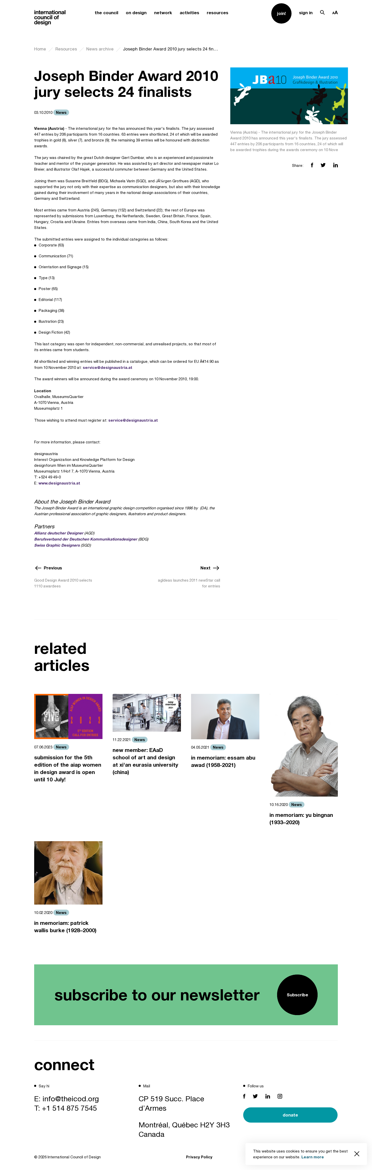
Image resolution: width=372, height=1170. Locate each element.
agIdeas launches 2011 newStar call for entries (189, 583)
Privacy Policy (199, 1157)
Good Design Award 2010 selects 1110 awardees (63, 583)
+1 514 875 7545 (69, 1108)
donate (290, 1115)
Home (40, 48)
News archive (100, 48)
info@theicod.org (71, 1098)
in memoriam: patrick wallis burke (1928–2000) (65, 926)
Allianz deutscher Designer (58, 533)
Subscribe (297, 994)
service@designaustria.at (107, 367)
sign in (306, 12)
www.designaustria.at (59, 483)
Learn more (312, 1157)
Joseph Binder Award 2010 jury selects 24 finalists (171, 48)
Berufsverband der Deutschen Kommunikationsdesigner (85, 539)
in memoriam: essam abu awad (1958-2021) (223, 761)
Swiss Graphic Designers (57, 545)
